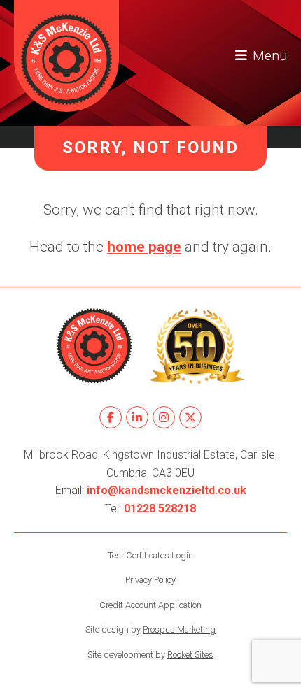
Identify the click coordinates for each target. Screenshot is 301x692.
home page (144, 246)
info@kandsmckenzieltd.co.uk (166, 490)
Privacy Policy (150, 580)
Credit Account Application (150, 605)
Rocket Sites (190, 654)
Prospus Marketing (179, 629)
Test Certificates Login (150, 555)
